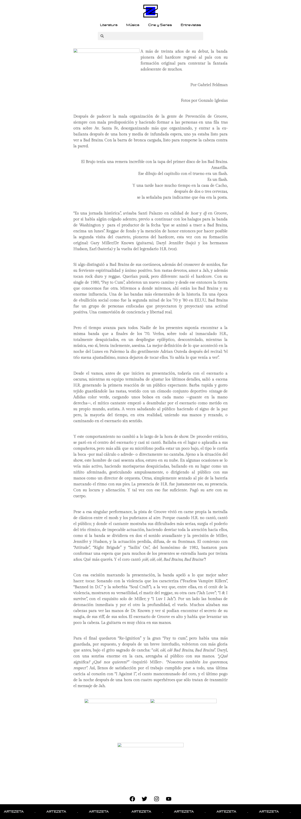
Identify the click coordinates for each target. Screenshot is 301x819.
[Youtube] (168, 798)
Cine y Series (160, 25)
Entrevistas (191, 25)
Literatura (108, 25)
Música (132, 25)
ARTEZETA (45, 811)
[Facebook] (132, 798)
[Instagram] (156, 798)
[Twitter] (144, 798)
